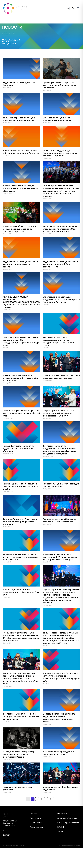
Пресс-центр (35, 818)
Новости (34, 814)
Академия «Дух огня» (67, 818)
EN (68, 8)
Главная (5, 20)
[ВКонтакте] (4, 830)
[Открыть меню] (78, 8)
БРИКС (60, 827)
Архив (60, 831)
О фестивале (36, 822)
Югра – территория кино (68, 822)
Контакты (7, 835)
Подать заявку (36, 827)
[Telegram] (7, 830)
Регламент (62, 814)
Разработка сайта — (69, 845)
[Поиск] (73, 8)
